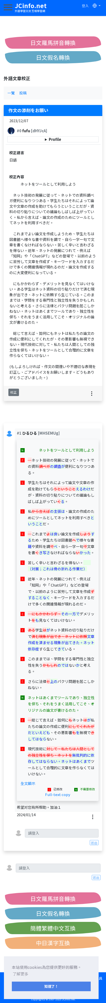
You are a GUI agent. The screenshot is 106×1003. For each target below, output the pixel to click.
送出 (94, 842)
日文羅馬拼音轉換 (53, 42)
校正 (13, 392)
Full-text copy (57, 794)
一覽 (11, 92)
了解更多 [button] (20, 974)
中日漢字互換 (53, 943)
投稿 (23, 92)
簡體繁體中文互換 (53, 928)
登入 (85, 5)
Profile (55, 139)
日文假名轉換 (53, 57)
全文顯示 (27, 783)
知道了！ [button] (51, 986)
